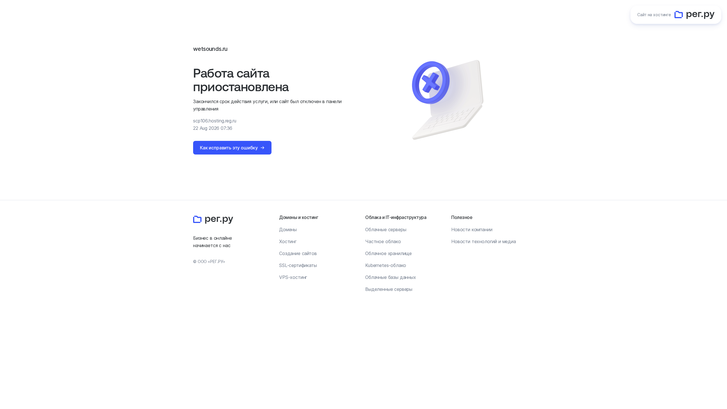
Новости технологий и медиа (483, 241)
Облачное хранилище (388, 253)
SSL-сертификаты (298, 265)
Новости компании (471, 229)
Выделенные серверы (388, 289)
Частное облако (383, 241)
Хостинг (288, 241)
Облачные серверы (385, 229)
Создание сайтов (298, 253)
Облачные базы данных (390, 277)
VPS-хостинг (293, 277)
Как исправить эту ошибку (229, 148)
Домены (288, 229)
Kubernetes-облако (385, 265)
